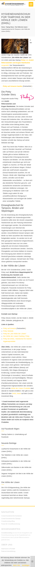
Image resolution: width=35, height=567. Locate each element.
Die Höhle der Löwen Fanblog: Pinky (16, 336)
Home (3, 27)
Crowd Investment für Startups (10, 518)
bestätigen (26, 565)
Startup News (10, 27)
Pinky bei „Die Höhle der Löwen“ (14, 334)
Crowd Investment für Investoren (11, 516)
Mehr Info (16, 565)
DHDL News (16, 393)
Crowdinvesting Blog (8, 521)
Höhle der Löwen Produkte (20, 388)
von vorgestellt (17, 62)
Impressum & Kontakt (8, 548)
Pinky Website (8, 331)
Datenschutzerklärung (8, 551)
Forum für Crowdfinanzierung (10, 524)
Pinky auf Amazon (9, 328)
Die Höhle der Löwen (21, 27)
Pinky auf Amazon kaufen (12, 86)
